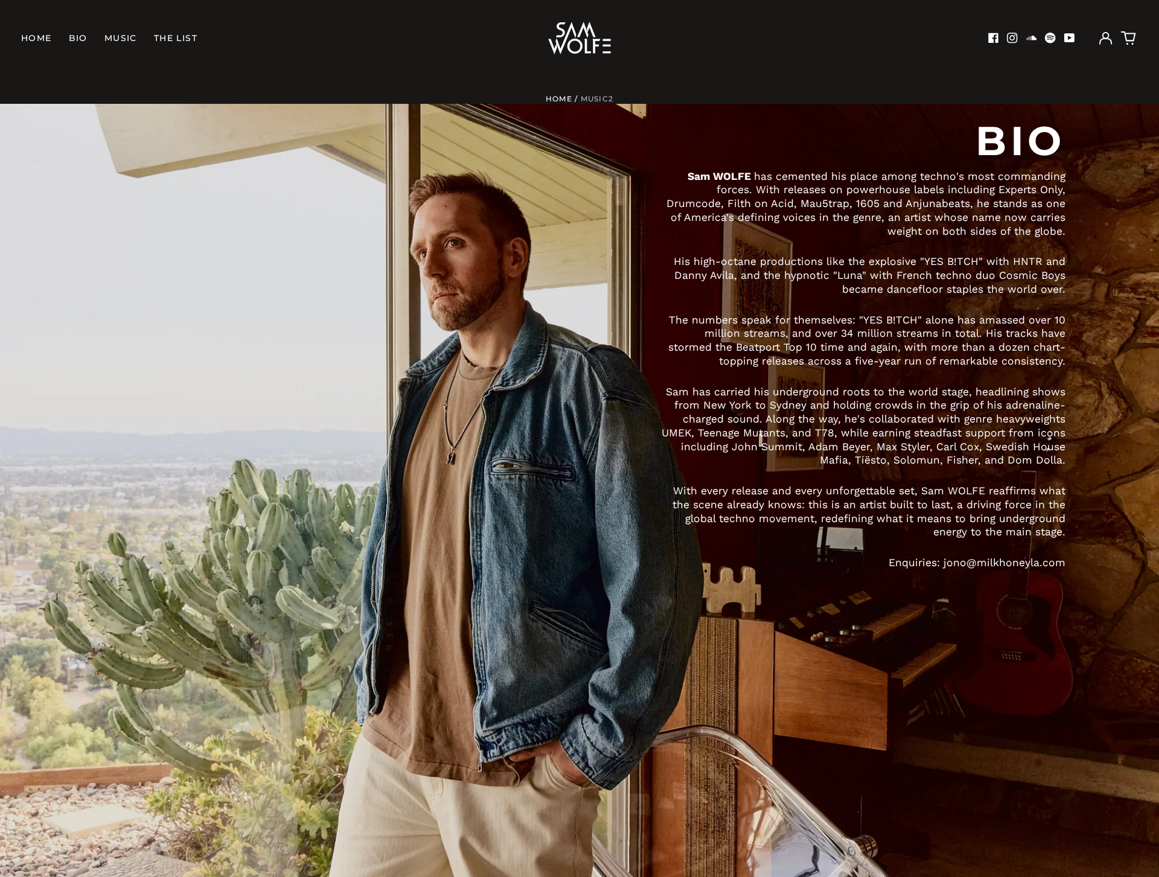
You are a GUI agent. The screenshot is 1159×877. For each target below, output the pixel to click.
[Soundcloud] (1031, 38)
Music (120, 38)
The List (175, 38)
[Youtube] (1069, 38)
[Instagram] (1012, 38)
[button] (1128, 38)
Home (36, 38)
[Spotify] (1050, 38)
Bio (78, 38)
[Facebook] (993, 38)
